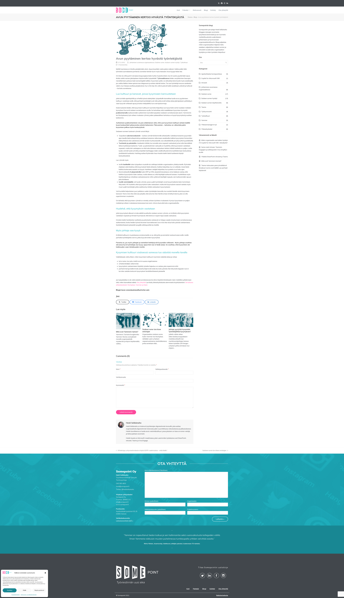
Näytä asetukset (39, 590)
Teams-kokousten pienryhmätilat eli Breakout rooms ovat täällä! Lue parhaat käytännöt (213, 167)
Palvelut (196, 589)
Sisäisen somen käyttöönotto (211, 103)
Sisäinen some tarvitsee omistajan (214, 450)
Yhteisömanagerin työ (209, 125)
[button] (45, 573)
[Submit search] (226, 63)
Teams (203, 107)
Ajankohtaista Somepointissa (211, 74)
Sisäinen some (159, 62)
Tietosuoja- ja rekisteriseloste (28, 594)
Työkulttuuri (184, 62)
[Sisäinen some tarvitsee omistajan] (154, 320)
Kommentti (120, 385)
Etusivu (190, 17)
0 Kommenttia (122, 65)
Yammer (204, 120)
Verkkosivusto (121, 377)
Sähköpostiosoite (162, 369)
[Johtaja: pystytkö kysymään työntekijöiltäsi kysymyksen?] (181, 320)
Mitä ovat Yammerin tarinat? (127, 332)
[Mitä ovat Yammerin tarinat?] (128, 321)
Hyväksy (9, 590)
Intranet (204, 83)
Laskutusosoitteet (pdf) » (124, 521)
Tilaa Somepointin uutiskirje (213, 567)
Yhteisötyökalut (206, 129)
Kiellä (24, 590)
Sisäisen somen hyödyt (172, 62)
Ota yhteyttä (223, 589)
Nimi (118, 369)
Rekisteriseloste (222, 595)
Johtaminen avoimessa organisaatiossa (142, 62)
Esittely (212, 589)
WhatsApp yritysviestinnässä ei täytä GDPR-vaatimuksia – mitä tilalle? (141, 450)
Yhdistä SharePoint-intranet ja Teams (214, 157)
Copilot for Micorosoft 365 (210, 78)
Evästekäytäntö (16, 594)
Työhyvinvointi (206, 111)
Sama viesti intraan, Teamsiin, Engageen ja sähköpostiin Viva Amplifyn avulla (213, 149)
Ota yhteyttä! (141, 282)
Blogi (195, 17)
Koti (188, 589)
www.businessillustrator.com (137, 290)
